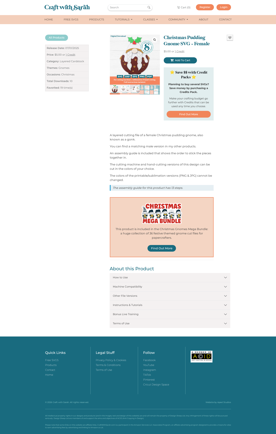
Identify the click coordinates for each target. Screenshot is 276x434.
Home (48, 19)
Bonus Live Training (125, 314)
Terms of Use (121, 323)
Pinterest (149, 379)
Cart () (185, 7)
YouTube (148, 365)
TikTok (147, 374)
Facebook (149, 360)
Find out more (188, 114)
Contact (225, 19)
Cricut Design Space (156, 384)
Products (96, 19)
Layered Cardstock (72, 61)
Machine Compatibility (127, 286)
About (203, 19)
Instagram (149, 370)
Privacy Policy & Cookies (111, 360)
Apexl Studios (224, 402)
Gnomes (64, 68)
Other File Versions (125, 295)
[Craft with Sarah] (67, 7)
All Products (56, 37)
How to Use (120, 277)
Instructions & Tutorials (127, 305)
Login (223, 7)
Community (177, 19)
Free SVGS (71, 19)
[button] (154, 39)
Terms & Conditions (108, 365)
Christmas (67, 74)
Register (205, 7)
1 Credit (70, 54)
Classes (149, 19)
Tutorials (122, 19)
